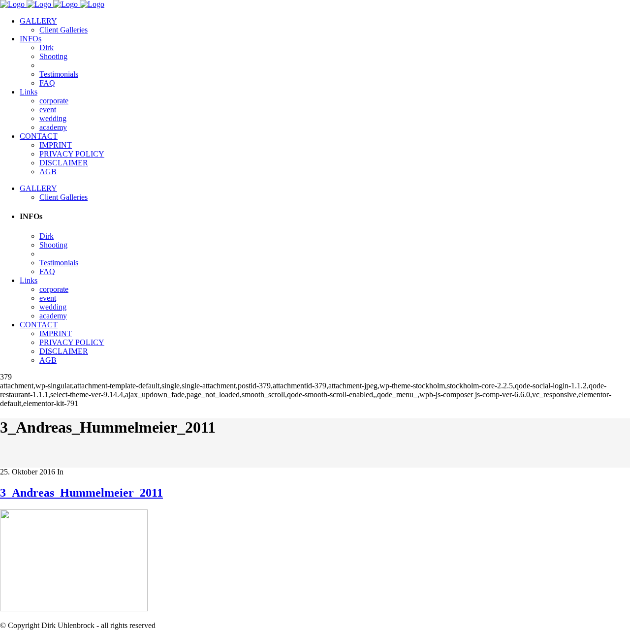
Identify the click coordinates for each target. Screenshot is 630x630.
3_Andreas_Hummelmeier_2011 (81, 492)
